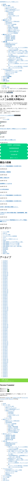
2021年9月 (5, 346)
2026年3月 (5, 268)
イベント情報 (9, 92)
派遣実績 (7, 75)
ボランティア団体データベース (10, 239)
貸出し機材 (11, 25)
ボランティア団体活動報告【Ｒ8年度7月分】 (11, 166)
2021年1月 (5, 357)
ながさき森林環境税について (12, 9)
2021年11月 (5, 343)
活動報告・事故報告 (10, 38)
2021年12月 (5, 341)
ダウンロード (17, 115)
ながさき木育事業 (7, 475)
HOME (4, 403)
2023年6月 (5, 315)
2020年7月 (5, 366)
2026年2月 (5, 269)
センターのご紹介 (9, 7)
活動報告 (5, 252)
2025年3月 (5, 285)
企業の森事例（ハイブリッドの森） (11, 244)
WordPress (7, 397)
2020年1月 (5, 375)
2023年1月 (5, 323)
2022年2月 (5, 339)
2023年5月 (5, 317)
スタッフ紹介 (8, 18)
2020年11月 (5, 360)
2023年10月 (5, 310)
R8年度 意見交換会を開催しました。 (9, 206)
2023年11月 (5, 308)
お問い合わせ (6, 480)
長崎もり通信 (6, 253)
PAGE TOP (26, 466)
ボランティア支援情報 (10, 24)
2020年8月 (5, 365)
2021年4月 (5, 353)
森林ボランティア (7, 419)
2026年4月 (5, 266)
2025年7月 (5, 279)
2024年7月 (5, 297)
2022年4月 (5, 336)
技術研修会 (11, 12)
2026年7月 (5, 262)
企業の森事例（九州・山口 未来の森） (12, 246)
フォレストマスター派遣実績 (10, 236)
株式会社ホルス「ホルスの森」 (15, 59)
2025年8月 (5, 278)
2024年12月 (5, 289)
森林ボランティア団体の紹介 (12, 21)
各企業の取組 (8, 46)
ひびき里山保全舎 (4, 189)
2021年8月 (5, 347)
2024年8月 (5, 295)
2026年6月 (5, 263)
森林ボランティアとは (10, 8)
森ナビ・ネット (14, 157)
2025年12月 (5, 272)
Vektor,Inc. (10, 398)
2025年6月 (5, 281)
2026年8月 (5, 260)
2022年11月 (5, 326)
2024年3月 (5, 302)
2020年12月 (5, 359)
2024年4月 (5, 301)
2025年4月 (5, 284)
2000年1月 (5, 376)
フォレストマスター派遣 (11, 72)
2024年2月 (5, 304)
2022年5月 (5, 334)
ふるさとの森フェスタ (13, 15)
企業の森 (5, 441)
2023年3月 (5, 320)
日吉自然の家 (14, 154)
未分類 (4, 250)
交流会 (9, 17)
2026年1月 (5, 271)
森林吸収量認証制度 (10, 44)
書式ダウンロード (9, 73)
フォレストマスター (8, 468)
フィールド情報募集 (13, 33)
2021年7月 (5, 349)
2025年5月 (5, 282)
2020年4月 (5, 370)
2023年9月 (5, 311)
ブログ (4, 237)
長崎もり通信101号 (4, 177)
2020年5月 (5, 369)
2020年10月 (5, 362)
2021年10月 (5, 344)
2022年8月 (5, 330)
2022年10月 (5, 327)
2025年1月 (5, 288)
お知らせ (5, 233)
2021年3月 (5, 355)
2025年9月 (5, 276)
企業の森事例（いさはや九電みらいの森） (13, 241)
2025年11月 (5, 273)
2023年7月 (5, 314)
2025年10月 (5, 275)
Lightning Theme (16, 397)
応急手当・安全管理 (13, 28)
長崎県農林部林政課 (14, 148)
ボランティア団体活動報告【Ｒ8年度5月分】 (11, 201)
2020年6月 (5, 368)
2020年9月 (5, 363)
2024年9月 (5, 294)
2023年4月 (5, 318)
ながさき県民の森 (14, 151)
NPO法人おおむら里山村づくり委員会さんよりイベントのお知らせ (13, 128)
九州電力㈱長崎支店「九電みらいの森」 (18, 50)
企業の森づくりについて (11, 43)
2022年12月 (5, 324)
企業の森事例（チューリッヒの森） (11, 243)
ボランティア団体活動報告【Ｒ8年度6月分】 (11, 195)
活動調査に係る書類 (10, 36)
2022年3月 (5, 337)
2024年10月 (5, 292)
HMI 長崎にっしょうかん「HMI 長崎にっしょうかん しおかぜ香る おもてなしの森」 (18, 53)
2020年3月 (5, 372)
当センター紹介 (6, 404)
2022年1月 (5, 340)
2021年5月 (5, 352)
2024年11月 (5, 291)
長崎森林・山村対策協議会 (14, 145)
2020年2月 (5, 373)
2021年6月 (5, 350)
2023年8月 (5, 313)
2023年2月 (5, 321)
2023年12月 (5, 307)
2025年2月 (5, 287)
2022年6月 (5, 333)
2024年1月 (5, 305)
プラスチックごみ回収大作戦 (7, 115)
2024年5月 (5, 300)
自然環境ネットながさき (6, 183)
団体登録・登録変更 (10, 37)
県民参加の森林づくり (13, 31)
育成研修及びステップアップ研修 (13, 70)
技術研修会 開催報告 (5, 172)
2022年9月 (5, 328)
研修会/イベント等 (9, 11)
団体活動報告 (8, 22)
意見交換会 (11, 14)
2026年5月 (5, 265)
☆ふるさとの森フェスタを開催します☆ (8, 139)
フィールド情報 (6, 234)
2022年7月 (5, 331)
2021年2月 (5, 356)
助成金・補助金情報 (13, 27)
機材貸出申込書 (9, 40)
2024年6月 (5, 298)
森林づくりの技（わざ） (14, 30)
